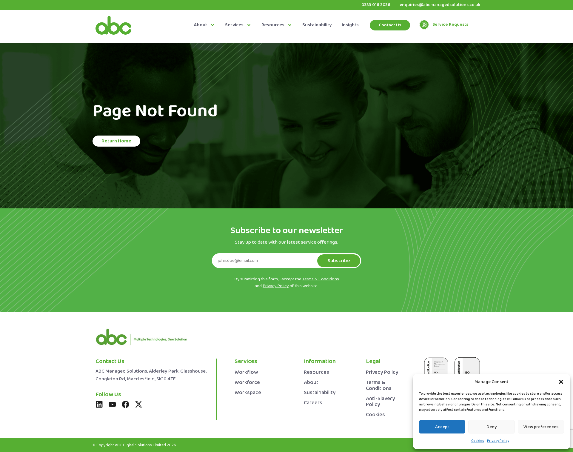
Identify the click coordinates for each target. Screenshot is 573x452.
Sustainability (317, 25)
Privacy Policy (498, 441)
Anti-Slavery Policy (380, 401)
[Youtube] (112, 404)
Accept (442, 427)
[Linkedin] (99, 404)
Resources (272, 25)
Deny (491, 427)
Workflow (246, 372)
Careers (313, 403)
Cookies (477, 441)
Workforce (247, 382)
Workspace (248, 392)
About (200, 25)
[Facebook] (125, 404)
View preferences (540, 427)
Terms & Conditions (379, 385)
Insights (350, 25)
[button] (561, 382)
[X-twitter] (138, 404)
